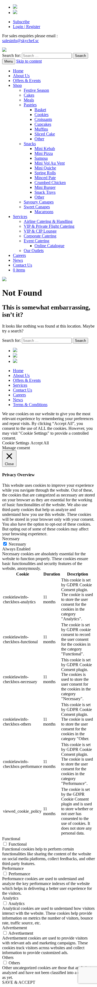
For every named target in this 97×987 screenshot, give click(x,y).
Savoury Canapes (39, 202)
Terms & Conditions (30, 404)
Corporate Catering (40, 236)
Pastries (30, 105)
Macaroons (43, 211)
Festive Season (36, 90)
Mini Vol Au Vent (49, 163)
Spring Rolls (45, 173)
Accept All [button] (39, 443)
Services (20, 216)
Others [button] (7, 957)
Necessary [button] (11, 538)
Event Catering (36, 241)
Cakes (29, 95)
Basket (40, 109)
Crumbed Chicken (50, 182)
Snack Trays (45, 192)
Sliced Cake (44, 134)
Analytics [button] (10, 898)
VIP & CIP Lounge (40, 231)
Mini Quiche (45, 168)
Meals (29, 100)
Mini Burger (45, 187)
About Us (21, 75)
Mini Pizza (43, 153)
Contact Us (22, 265)
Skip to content (29, 61)
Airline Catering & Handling (48, 221)
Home (18, 71)
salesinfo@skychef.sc (20, 40)
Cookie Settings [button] (15, 443)
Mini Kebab (44, 148)
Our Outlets (34, 250)
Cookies (41, 114)
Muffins (41, 129)
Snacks (30, 143)
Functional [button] (11, 838)
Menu (8, 61)
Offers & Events (27, 80)
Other (39, 139)
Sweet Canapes (37, 207)
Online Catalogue (49, 245)
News (18, 260)
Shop (17, 85)
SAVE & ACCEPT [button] (18, 982)
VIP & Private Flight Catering (49, 226)
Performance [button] (13, 868)
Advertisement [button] (14, 927)
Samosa (41, 158)
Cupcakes (42, 124)
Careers (19, 255)
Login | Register (26, 26)
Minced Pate (45, 177)
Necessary (17, 544)
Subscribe (21, 21)
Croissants (43, 119)
